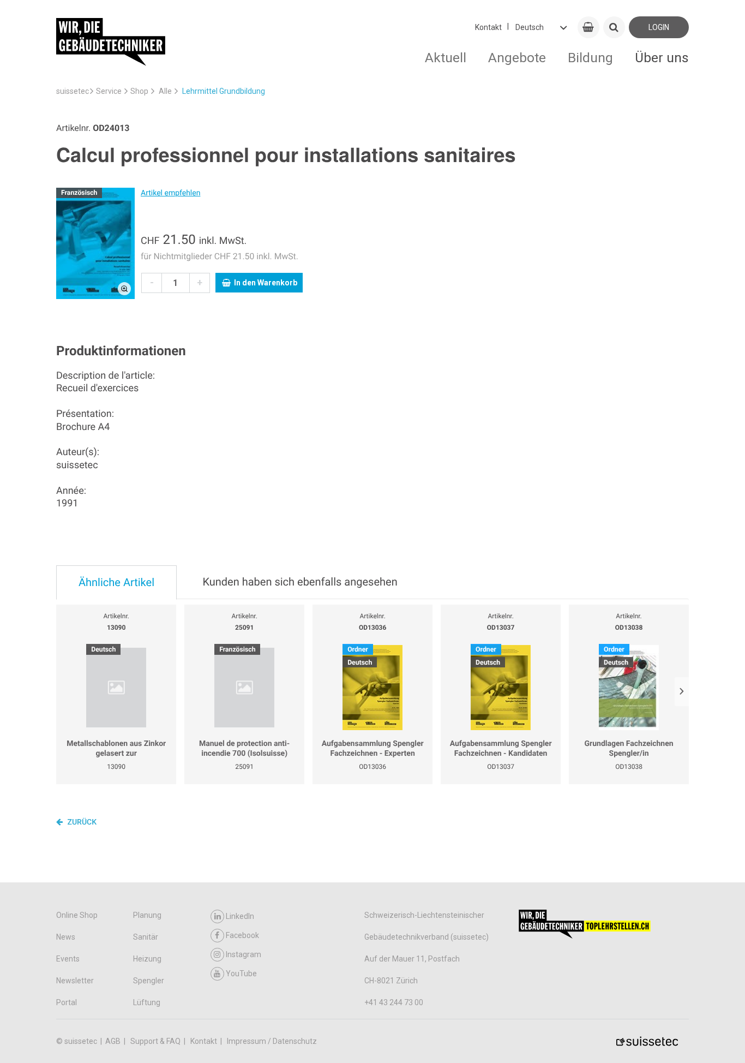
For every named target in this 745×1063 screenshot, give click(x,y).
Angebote (517, 57)
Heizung (147, 958)
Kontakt (488, 27)
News (65, 937)
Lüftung (146, 1002)
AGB (113, 1041)
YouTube (241, 973)
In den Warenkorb (265, 282)
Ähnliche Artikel (116, 582)
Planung (147, 915)
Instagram (243, 954)
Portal (66, 1002)
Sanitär (145, 937)
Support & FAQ (156, 1041)
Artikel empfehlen (170, 193)
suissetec (72, 91)
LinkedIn (240, 916)
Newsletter (75, 980)
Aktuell (445, 57)
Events (68, 958)
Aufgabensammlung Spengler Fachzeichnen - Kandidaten (501, 748)
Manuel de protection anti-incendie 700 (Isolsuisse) (244, 748)
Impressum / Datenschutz (272, 1041)
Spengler (148, 980)
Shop (139, 91)
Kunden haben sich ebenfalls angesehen (299, 581)
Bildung (590, 57)
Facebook (242, 935)
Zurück (81, 822)
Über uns (662, 57)
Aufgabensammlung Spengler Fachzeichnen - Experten (373, 748)
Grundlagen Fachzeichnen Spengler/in (629, 748)
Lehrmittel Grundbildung (223, 91)
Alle (165, 91)
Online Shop (77, 915)
